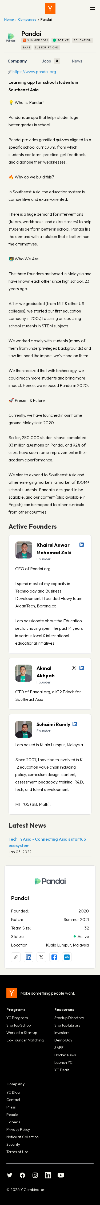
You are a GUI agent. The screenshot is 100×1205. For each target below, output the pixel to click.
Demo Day (63, 1040)
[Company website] (16, 957)
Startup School (18, 1025)
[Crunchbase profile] (67, 957)
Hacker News (65, 1055)
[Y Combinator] (50, 8)
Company (17, 61)
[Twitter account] (74, 668)
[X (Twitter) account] (41, 957)
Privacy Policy (18, 1129)
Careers (13, 1122)
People (12, 1114)
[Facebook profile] (54, 957)
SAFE (58, 1047)
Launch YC (63, 1062)
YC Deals (61, 1070)
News (77, 61)
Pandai (20, 898)
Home (9, 19)
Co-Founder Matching (25, 1040)
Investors (61, 1032)
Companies (27, 19)
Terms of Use (17, 1151)
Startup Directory (69, 1017)
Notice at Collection (22, 1137)
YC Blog (13, 1092)
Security (13, 1144)
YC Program (17, 1017)
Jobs (46, 61)
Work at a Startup (21, 1032)
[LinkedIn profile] (81, 544)
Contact (13, 1099)
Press (10, 1107)
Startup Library (67, 1025)
